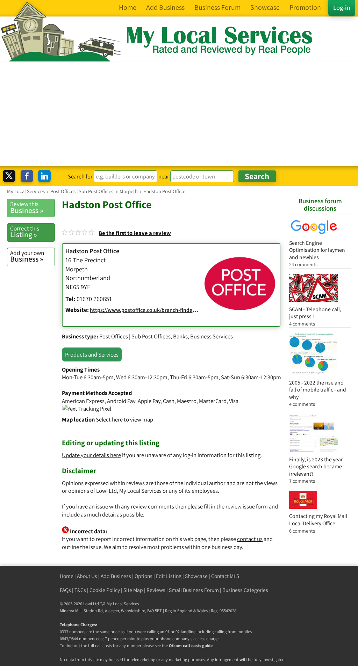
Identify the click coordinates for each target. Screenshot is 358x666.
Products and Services (92, 354)
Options (143, 576)
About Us (87, 576)
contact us (250, 539)
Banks (180, 336)
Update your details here (91, 455)
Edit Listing (168, 576)
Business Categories (245, 590)
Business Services (211, 336)
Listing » (24, 232)
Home (66, 576)
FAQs (65, 590)
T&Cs (80, 590)
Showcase (196, 576)
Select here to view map (124, 419)
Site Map (133, 590)
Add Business (116, 576)
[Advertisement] (179, 114)
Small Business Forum (194, 590)
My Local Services (123, 604)
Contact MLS (225, 576)
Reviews (155, 590)
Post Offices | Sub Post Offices (135, 336)
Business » (26, 207)
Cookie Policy (105, 590)
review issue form (246, 506)
